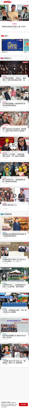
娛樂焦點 (4, 76)
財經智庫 (4, 232)
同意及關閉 (23, 404)
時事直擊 (4, 257)
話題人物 (4, 152)
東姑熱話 (4, 178)
